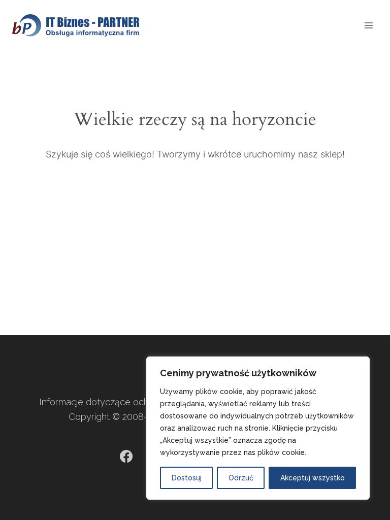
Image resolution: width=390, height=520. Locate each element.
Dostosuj (187, 478)
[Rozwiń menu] (368, 25)
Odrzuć (241, 478)
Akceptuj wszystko (312, 478)
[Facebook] (126, 456)
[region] (258, 428)
